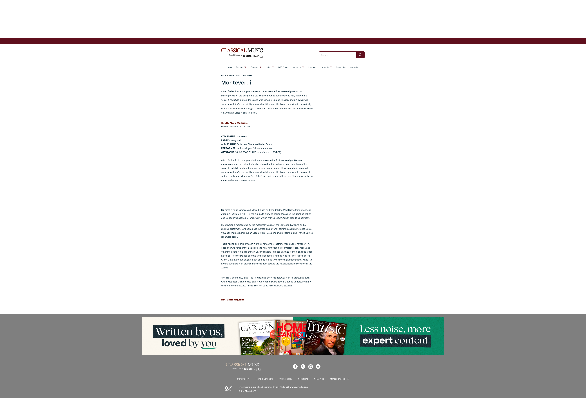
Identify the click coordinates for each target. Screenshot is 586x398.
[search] (360, 55)
